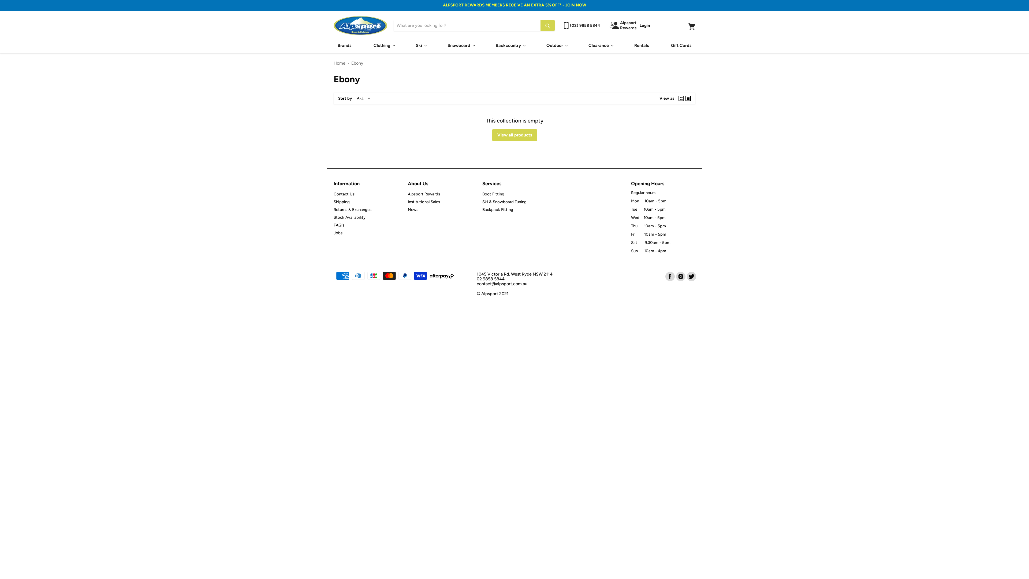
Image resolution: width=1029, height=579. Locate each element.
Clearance (599, 45)
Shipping (342, 201)
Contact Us (344, 194)
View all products (514, 135)
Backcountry (509, 45)
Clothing (383, 45)
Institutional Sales (424, 201)
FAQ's (339, 225)
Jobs (338, 233)
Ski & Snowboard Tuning (504, 201)
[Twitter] (691, 276)
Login (645, 25)
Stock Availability (350, 217)
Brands (344, 45)
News (413, 209)
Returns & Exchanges (352, 209)
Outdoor (555, 45)
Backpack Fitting (497, 209)
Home (339, 63)
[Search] (547, 25)
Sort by (345, 98)
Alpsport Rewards (424, 194)
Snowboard (459, 45)
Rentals (641, 45)
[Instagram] (680, 276)
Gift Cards (681, 45)
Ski (419, 45)
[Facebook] (669, 276)
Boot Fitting (493, 194)
